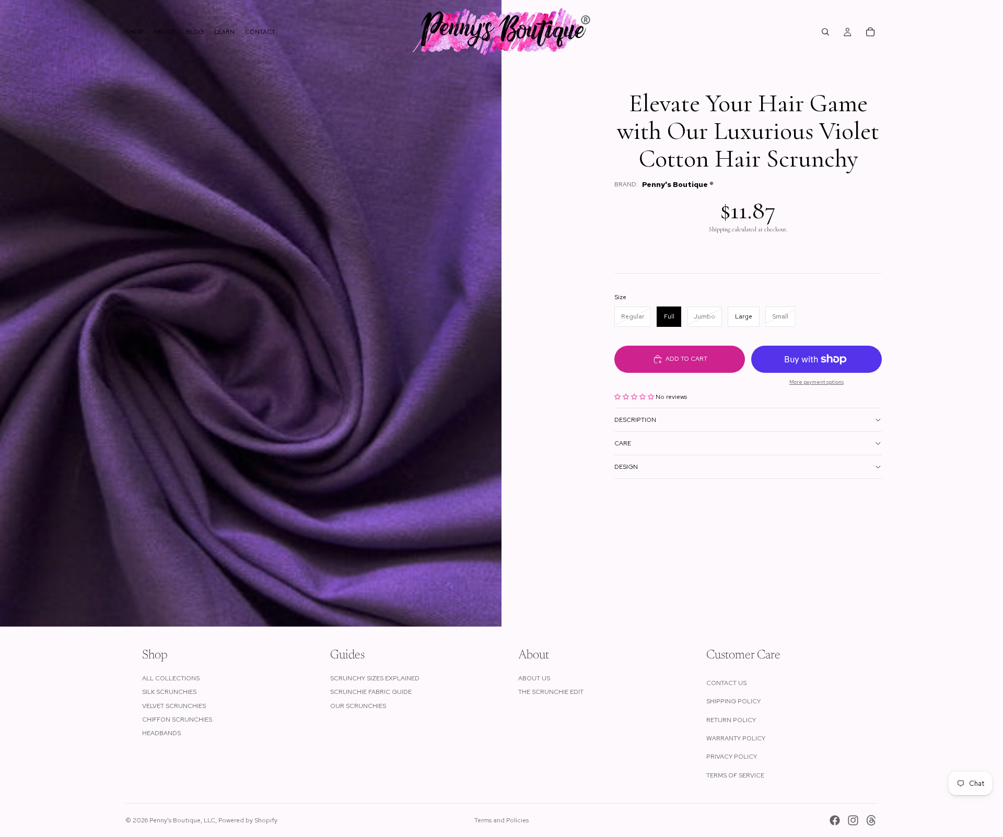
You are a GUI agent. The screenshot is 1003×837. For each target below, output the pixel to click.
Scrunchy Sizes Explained (374, 678)
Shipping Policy (733, 701)
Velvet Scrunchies (174, 706)
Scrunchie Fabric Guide (371, 692)
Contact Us (726, 683)
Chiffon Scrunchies (177, 719)
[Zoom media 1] (250, 313)
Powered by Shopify (247, 820)
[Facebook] (835, 820)
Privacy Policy (731, 756)
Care (622, 443)
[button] (635, 397)
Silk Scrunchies (169, 692)
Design (626, 467)
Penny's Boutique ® (678, 184)
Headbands (161, 733)
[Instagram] (853, 820)
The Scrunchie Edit (551, 692)
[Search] (825, 31)
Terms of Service (735, 775)
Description (635, 420)
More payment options (816, 382)
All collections (171, 678)
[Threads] (871, 820)
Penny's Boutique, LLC (182, 820)
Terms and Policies (501, 820)
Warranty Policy (735, 738)
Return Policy (731, 720)
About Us (534, 678)
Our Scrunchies (358, 706)
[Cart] (870, 31)
